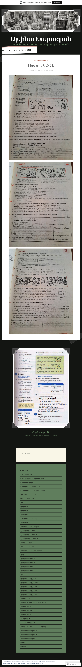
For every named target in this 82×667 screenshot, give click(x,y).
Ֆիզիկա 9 (24, 510)
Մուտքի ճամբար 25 (28, 494)
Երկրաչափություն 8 (28, 590)
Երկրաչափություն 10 (29, 582)
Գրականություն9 (27, 570)
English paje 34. (41, 432)
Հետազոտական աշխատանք (32, 490)
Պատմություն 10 (27, 498)
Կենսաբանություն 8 (28, 631)
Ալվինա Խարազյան (41, 38)
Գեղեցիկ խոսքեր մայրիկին (31, 550)
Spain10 (23, 642)
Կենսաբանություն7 (28, 638)
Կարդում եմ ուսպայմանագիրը (33, 626)
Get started (57, 2)
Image (27, 435)
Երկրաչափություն (28, 578)
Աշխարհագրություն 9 (29, 538)
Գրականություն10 (27, 562)
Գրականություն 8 (27, 558)
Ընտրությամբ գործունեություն (33, 602)
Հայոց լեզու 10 (26, 474)
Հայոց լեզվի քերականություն (32, 478)
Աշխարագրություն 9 (28, 534)
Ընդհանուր (25, 598)
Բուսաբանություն (27, 546)
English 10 (24, 470)
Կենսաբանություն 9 (28, 634)
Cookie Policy (39, 663)
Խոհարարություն (27, 622)
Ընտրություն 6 (26, 610)
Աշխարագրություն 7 (28, 530)
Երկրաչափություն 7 (28, 586)
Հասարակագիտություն (30, 486)
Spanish (23, 646)
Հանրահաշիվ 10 (27, 482)
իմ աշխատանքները (28, 518)
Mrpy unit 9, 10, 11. (41, 65)
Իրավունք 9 (25, 618)
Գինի (22, 554)
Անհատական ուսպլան (29, 526)
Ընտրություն (25, 606)
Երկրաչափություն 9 (28, 594)
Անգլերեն (24, 522)
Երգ (21, 574)
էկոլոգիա (24, 514)
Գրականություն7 (27, 566)
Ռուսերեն (24, 502)
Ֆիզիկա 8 (24, 506)
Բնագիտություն (27, 542)
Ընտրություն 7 (41, 61)
